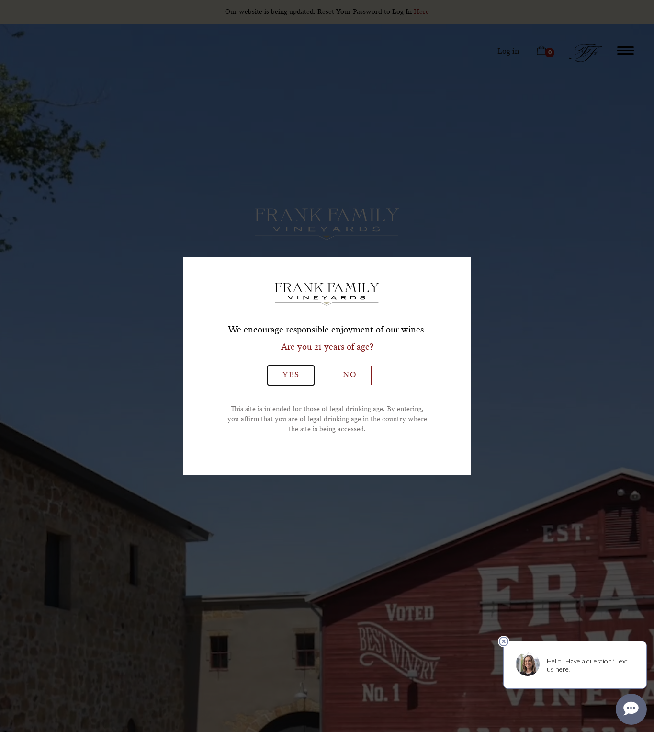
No (350, 375)
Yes (291, 375)
